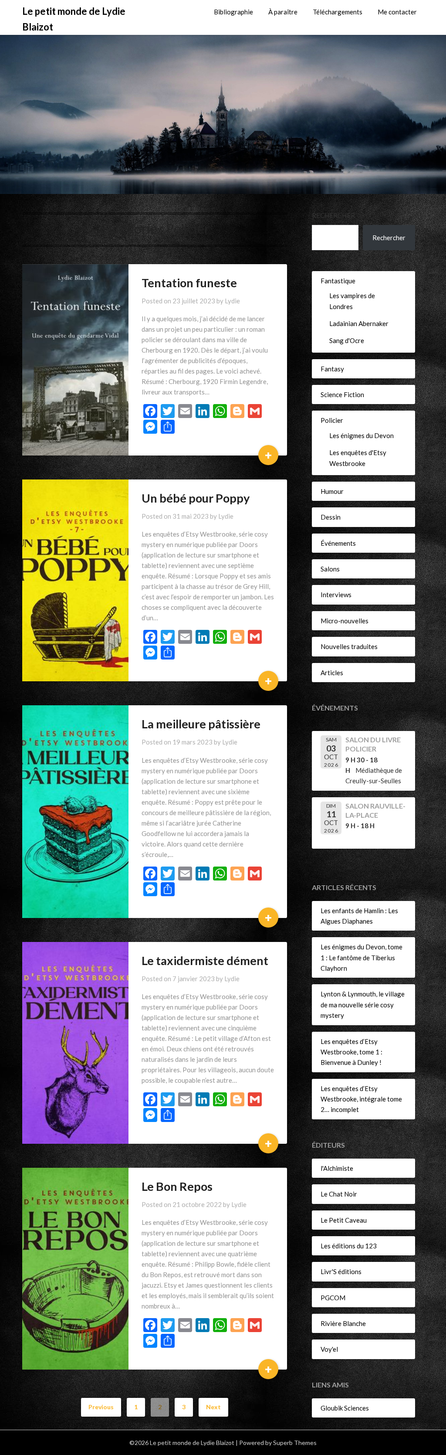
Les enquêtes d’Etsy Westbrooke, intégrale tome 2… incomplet (361, 1099)
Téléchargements (337, 12)
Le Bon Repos (177, 1186)
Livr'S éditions (341, 1271)
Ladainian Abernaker (359, 323)
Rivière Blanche (343, 1323)
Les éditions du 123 (349, 1246)
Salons (330, 569)
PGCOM (333, 1298)
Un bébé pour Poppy (196, 498)
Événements (338, 543)
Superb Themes (295, 1442)
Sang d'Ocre (346, 340)
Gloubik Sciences (345, 1408)
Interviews (336, 594)
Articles (332, 673)
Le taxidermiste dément (205, 960)
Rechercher (333, 215)
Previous (101, 1407)
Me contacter (397, 12)
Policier (332, 420)
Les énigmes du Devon (361, 435)
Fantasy (332, 369)
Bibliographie (233, 12)
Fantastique (338, 281)
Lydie (232, 301)
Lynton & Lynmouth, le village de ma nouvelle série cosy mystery (363, 1004)
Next (213, 1407)
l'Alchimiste (337, 1168)
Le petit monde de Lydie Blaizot (73, 19)
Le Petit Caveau (344, 1220)
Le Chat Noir (339, 1194)
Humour (332, 491)
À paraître (282, 12)
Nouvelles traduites (349, 646)
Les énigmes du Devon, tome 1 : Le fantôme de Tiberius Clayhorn (361, 957)
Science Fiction (342, 394)
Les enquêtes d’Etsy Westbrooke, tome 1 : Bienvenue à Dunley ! (351, 1052)
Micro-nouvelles (344, 621)
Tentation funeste (189, 282)
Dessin (331, 517)
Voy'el (329, 1349)
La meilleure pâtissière (201, 724)
